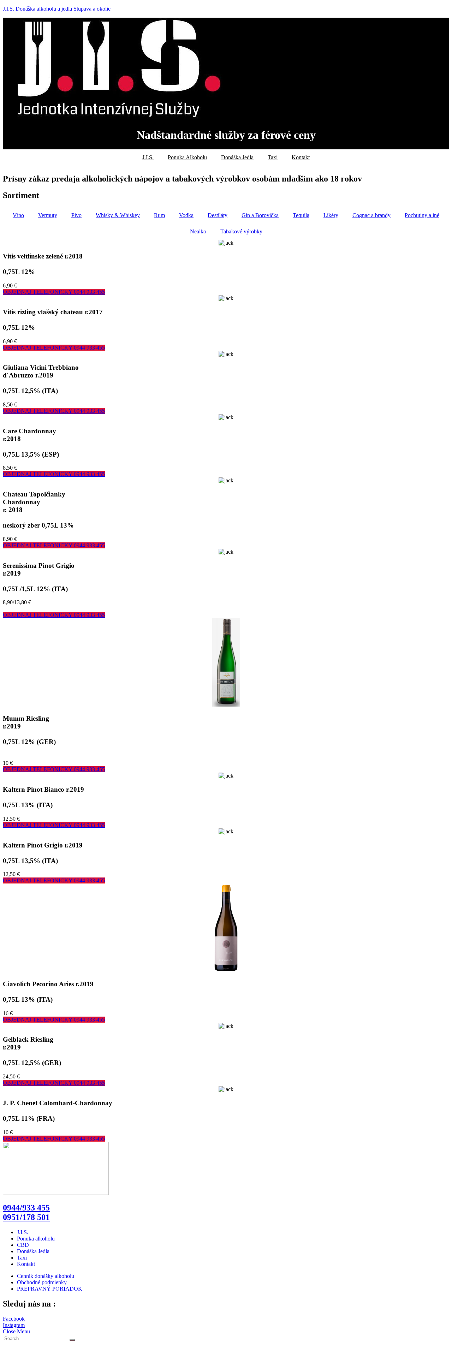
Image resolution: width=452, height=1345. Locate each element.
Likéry (330, 215)
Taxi (273, 157)
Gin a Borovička (260, 215)
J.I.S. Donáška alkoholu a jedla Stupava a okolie (57, 9)
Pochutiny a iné (422, 215)
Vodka (186, 215)
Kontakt (301, 157)
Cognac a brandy (371, 215)
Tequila (301, 215)
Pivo (76, 215)
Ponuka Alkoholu (187, 157)
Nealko (198, 231)
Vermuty (47, 215)
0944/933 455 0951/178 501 (26, 1212)
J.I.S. (148, 157)
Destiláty (217, 215)
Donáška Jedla (237, 157)
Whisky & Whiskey (118, 215)
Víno (18, 215)
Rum (159, 215)
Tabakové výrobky (241, 231)
